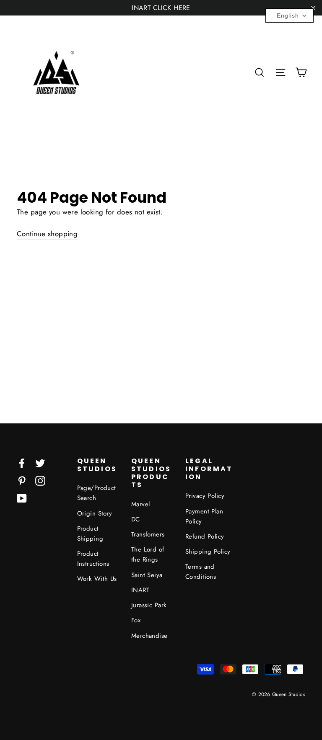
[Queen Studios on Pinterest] (22, 480)
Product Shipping (90, 533)
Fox (135, 620)
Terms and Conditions (200, 571)
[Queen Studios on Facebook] (22, 462)
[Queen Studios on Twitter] (40, 462)
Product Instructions (93, 558)
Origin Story (94, 513)
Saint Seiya (147, 575)
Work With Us (97, 578)
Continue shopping (47, 234)
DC (135, 519)
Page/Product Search (96, 493)
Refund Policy (204, 536)
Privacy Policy (204, 495)
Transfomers (148, 534)
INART (140, 590)
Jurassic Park (149, 605)
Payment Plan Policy (204, 516)
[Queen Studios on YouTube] (22, 497)
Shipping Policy (207, 551)
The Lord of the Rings (147, 554)
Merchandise (149, 635)
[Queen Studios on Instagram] (40, 480)
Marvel (140, 504)
